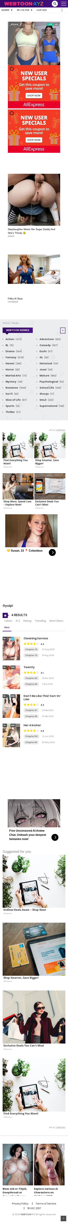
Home (6, 322)
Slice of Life (16, 400)
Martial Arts (16, 375)
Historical (48, 363)
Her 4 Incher (32, 725)
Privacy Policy (20, 1203)
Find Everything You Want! (15, 462)
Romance (15, 387)
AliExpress (7, 467)
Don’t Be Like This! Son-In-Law (42, 697)
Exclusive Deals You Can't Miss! (47, 503)
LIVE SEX (42, 10)
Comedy (48, 345)
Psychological (51, 381)
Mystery (13, 381)
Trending (40, 621)
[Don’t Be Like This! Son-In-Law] (11, 706)
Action (13, 339)
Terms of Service (46, 1203)
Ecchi (45, 351)
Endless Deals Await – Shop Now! (24, 909)
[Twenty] (11, 677)
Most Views (56, 621)
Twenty (29, 667)
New (7, 627)
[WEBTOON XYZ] (23, 3)
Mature (47, 375)
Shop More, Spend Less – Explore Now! (17, 503)
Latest (8, 621)
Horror (12, 369)
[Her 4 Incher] (11, 735)
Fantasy (14, 357)
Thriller (13, 412)
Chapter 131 (31, 742)
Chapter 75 (31, 655)
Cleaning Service (36, 638)
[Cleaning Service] (11, 648)
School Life (50, 387)
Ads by (57, 430)
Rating (27, 621)
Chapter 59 (31, 684)
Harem (13, 363)
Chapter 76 (31, 649)
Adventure (50, 339)
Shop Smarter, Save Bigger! (47, 462)
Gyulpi (15, 322)
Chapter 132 (31, 736)
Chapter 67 (31, 710)
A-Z (18, 621)
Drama (13, 351)
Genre (5, 10)
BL (9, 345)
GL (44, 357)
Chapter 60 (31, 678)
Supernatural (51, 406)
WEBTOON (26, 1214)
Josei (45, 369)
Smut (46, 400)
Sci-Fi (11, 394)
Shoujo (46, 394)
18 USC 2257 (34, 1208)
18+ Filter (23, 10)
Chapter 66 (31, 716)
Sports (12, 406)
